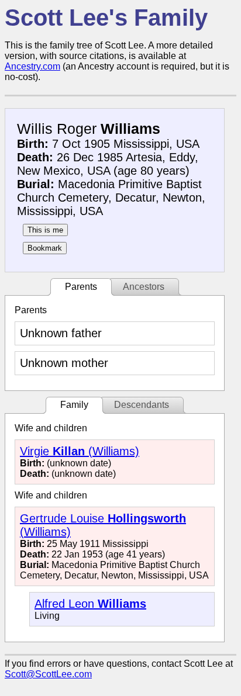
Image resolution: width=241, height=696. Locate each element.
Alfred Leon (90, 603)
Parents (81, 287)
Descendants (141, 405)
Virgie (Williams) (79, 451)
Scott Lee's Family (106, 17)
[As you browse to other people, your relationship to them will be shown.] (45, 230)
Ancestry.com (32, 66)
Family (74, 405)
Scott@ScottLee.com (48, 674)
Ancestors (143, 287)
